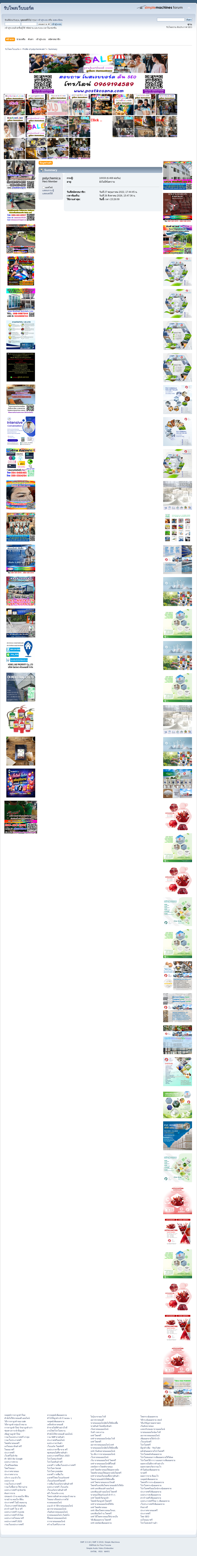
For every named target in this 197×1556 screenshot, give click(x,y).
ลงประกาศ (9, 1481)
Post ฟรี (144, 1507)
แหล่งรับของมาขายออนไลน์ (152, 1429)
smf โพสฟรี (96, 1435)
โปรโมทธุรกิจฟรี (54, 1459)
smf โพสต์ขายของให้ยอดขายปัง (105, 1470)
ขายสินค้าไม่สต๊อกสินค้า (101, 1426)
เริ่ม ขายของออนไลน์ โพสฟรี (103, 1460)
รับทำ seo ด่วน (97, 1432)
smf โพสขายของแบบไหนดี (103, 1482)
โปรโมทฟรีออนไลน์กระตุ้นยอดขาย (155, 1488)
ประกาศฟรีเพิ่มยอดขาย (150, 1492)
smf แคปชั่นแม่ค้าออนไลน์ (102, 1488)
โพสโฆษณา (9, 1468)
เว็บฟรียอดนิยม (11, 1465)
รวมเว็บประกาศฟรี (12, 1440)
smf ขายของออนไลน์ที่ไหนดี (103, 1463)
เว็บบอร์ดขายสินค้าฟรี (57, 1490)
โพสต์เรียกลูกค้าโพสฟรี (101, 1501)
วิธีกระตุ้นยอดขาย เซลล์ (151, 1420)
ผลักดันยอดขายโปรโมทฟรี (152, 1451)
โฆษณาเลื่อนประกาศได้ (57, 1499)
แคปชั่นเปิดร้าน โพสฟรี (101, 1513)
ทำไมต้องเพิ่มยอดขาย (149, 1470)
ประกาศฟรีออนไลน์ (55, 1440)
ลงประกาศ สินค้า (55, 1443)
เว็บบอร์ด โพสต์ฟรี (55, 1446)
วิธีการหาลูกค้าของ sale (15, 1421)
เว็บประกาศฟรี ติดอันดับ (15, 1506)
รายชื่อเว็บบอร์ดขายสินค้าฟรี (60, 1484)
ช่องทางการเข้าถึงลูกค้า (14, 1430)
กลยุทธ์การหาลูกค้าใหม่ (14, 1415)
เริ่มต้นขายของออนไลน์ (57, 1512)
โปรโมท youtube (55, 1471)
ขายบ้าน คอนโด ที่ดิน (13, 1499)
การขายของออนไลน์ (56, 1521)
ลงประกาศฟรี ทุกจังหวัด (15, 1490)
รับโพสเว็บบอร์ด (19, 8)
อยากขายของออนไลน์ (56, 1509)
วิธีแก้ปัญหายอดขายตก (150, 1423)
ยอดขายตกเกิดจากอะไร (150, 1466)
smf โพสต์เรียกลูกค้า (100, 1498)
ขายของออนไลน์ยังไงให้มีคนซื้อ (104, 1423)
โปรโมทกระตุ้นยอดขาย (150, 1485)
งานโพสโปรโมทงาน (56, 1430)
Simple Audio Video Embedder (100, 1548)
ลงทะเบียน (58, 20)
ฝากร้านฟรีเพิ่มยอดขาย (150, 1498)
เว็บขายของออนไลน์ (99, 1457)
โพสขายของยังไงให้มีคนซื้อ (102, 1479)
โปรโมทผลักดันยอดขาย (151, 1454)
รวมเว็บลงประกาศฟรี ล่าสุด (16, 1437)
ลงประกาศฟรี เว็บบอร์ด (57, 1487)
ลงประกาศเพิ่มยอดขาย (150, 1495)
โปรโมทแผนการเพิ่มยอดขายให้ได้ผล (156, 1457)
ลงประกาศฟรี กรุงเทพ (14, 1512)
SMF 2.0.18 (85, 1542)
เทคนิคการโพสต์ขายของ (102, 1466)
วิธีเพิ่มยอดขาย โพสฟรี (101, 1520)
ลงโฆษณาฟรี (146, 1520)
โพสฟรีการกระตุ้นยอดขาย (152, 1482)
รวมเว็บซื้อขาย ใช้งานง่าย (15, 1487)
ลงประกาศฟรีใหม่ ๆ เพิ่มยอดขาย (154, 1501)
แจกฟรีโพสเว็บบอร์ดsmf (58, 1477)
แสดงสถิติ (47, 193)
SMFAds (92, 1545)
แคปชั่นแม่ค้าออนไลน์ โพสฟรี (104, 1492)
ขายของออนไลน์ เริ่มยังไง (58, 1515)
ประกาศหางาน (11, 1474)
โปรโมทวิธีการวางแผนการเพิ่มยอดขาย (157, 1460)
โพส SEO (144, 1516)
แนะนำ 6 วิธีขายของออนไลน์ (60, 1506)
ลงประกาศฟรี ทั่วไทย (13, 1515)
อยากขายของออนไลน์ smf (102, 1445)
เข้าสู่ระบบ (43, 20)
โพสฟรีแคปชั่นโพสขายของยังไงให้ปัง (107, 1485)
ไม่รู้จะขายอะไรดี (98, 1416)
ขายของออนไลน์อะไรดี (150, 1432)
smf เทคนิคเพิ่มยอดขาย (101, 1523)
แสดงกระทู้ (48, 190)
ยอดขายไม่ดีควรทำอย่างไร (152, 1463)
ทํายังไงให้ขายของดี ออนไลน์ (17, 1418)
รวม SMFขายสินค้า (56, 1437)
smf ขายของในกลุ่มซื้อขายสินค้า (105, 1476)
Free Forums (105, 1545)
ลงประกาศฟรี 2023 (13, 1521)
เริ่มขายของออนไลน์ (99, 1429)
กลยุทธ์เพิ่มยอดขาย (55, 1421)
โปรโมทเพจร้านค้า (148, 1523)
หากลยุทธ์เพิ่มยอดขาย (57, 1415)
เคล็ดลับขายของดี (55, 1424)
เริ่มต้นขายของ (147, 1426)
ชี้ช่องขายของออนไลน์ (56, 1518)
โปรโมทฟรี (145, 1445)
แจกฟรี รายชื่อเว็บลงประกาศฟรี (61, 1465)
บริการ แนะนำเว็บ (12, 1477)
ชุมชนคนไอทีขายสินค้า (57, 1452)
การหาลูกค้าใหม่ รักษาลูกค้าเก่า (18, 1427)
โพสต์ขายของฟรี (11, 1443)
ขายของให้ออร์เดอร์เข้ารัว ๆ (103, 1495)
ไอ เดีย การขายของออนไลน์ (103, 1454)
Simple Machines (112, 1542)
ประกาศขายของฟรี (149, 1510)
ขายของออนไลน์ (54, 1502)
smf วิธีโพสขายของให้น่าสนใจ (104, 1516)
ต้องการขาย (9, 1493)
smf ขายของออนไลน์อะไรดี (103, 1438)
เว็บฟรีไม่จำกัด (11, 1456)
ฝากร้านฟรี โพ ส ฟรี (13, 1509)
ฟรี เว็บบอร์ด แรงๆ (55, 1493)
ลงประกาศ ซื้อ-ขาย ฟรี (57, 1449)
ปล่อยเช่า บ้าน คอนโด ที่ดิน (16, 1496)
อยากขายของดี (97, 1420)
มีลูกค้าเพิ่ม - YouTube (150, 1448)
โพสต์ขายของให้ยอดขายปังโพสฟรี (106, 1473)
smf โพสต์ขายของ (99, 1507)
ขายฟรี (143, 1473)
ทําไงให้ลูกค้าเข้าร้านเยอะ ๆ (59, 1418)
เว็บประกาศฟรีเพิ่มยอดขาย (152, 1504)
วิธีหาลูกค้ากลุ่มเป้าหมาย (15, 1424)
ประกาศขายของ (11, 1471)
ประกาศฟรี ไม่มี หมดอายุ (15, 1502)
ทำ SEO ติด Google (13, 1459)
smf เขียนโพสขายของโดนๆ (103, 1510)
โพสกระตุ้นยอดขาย (149, 1416)
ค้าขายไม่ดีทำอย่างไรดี (57, 1427)
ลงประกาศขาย (11, 1462)
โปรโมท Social (54, 1468)
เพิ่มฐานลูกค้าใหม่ (12, 1434)
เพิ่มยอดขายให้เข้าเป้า (150, 1438)
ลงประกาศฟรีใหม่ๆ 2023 (58, 1456)
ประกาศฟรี (9, 1452)
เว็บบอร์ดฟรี (145, 1441)
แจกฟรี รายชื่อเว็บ (55, 1474)
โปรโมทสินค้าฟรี (55, 1462)
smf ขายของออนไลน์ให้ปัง (102, 1504)
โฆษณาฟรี (9, 1449)
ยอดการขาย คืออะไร (149, 1476)
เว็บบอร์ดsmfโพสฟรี (56, 1481)
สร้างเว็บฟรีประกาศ (56, 1524)
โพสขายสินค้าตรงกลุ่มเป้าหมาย (61, 1496)
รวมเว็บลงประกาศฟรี (14, 1524)
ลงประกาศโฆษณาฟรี (14, 1518)
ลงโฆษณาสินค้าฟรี (13, 1446)
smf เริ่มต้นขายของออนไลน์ (103, 1451)
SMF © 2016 (98, 1542)
